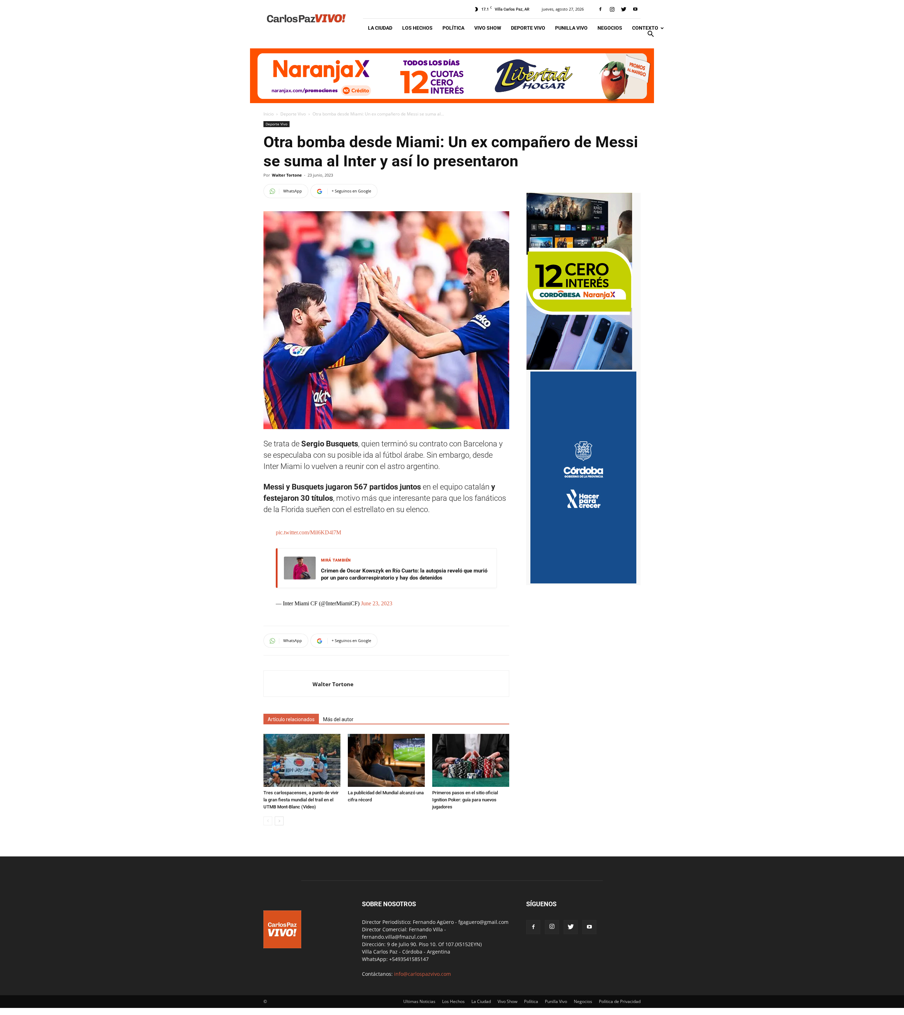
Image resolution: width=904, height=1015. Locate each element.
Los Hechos (417, 28)
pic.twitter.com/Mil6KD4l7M (308, 532)
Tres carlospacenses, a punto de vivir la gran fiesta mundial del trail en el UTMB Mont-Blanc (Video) (301, 799)
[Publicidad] (452, 75)
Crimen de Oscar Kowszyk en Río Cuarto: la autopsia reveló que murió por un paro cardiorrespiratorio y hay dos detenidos (404, 574)
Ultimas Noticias (419, 1001)
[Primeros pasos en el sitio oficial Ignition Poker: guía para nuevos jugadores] (470, 760)
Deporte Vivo (528, 28)
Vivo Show (487, 28)
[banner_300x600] (583, 581)
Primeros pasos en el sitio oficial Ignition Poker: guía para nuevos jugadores (465, 799)
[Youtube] (635, 9)
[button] (650, 34)
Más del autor (338, 719)
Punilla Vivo (571, 28)
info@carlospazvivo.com (422, 974)
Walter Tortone (287, 175)
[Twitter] (623, 9)
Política (453, 28)
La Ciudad (380, 28)
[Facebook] (600, 9)
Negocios (609, 28)
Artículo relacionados (291, 719)
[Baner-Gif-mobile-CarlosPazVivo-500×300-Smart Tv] (579, 367)
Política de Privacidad (620, 1001)
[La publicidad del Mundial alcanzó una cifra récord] (386, 760)
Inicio (268, 114)
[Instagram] (612, 9)
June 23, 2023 (376, 603)
